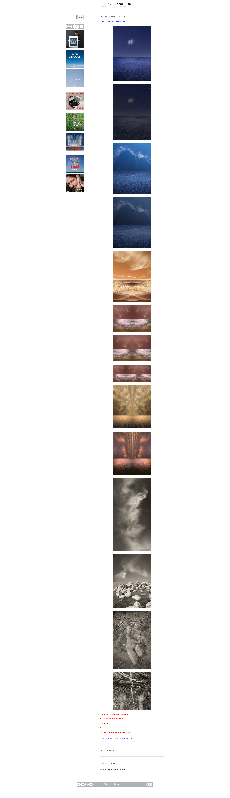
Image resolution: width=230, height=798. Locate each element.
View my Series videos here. (108, 728)
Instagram (87, 784)
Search (80, 17)
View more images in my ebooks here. (111, 719)
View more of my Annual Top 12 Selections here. (115, 714)
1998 (106, 738)
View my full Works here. (107, 723)
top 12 (131, 738)
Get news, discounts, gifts (115, 784)
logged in (110, 770)
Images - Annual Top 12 (107, 21)
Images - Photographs (114, 738)
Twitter (83, 784)
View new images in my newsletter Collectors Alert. (116, 732)
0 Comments (118, 21)
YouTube (91, 784)
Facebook (79, 784)
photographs (125, 738)
